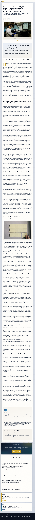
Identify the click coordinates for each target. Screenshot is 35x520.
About (24, 516)
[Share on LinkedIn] (7, 19)
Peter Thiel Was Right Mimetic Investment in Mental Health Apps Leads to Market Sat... (17, 45)
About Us (7, 516)
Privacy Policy (15, 516)
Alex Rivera (5, 17)
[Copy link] (9, 19)
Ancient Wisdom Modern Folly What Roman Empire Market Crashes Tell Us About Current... (16, 55)
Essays (4, 516)
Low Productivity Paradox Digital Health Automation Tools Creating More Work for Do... (17, 48)
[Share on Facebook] (5, 19)
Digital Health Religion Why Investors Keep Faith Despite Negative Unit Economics (17, 53)
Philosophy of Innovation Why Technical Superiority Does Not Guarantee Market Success (18, 51)
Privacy (27, 516)
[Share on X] (4, 19)
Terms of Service (20, 516)
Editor (30, 516)
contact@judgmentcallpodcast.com (6, 518)
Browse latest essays (16, 451)
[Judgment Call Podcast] (5, 1)
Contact (11, 516)
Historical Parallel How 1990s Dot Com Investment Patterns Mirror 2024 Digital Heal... (17, 50)
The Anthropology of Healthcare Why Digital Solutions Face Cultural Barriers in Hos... (17, 47)
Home (2, 516)
